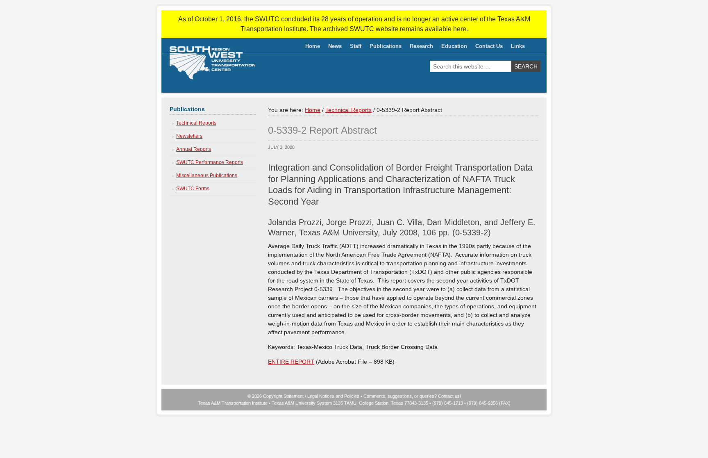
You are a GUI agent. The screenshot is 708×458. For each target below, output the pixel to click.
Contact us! (449, 396)
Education (452, 47)
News (335, 46)
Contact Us (489, 46)
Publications (383, 47)
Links (518, 46)
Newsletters (189, 136)
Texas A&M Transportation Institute (233, 403)
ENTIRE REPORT (291, 361)
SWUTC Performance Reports (209, 162)
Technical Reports (196, 123)
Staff (353, 47)
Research (419, 47)
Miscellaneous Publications (206, 175)
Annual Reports (193, 149)
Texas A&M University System (302, 403)
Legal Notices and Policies (333, 396)
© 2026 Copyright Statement (275, 396)
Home (312, 46)
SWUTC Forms (192, 188)
